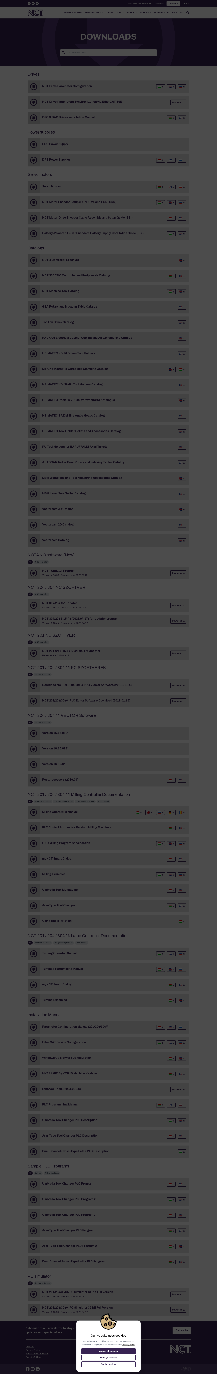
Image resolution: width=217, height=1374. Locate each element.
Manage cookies (108, 1358)
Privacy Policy (128, 1345)
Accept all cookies (108, 1351)
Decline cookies (109, 1364)
